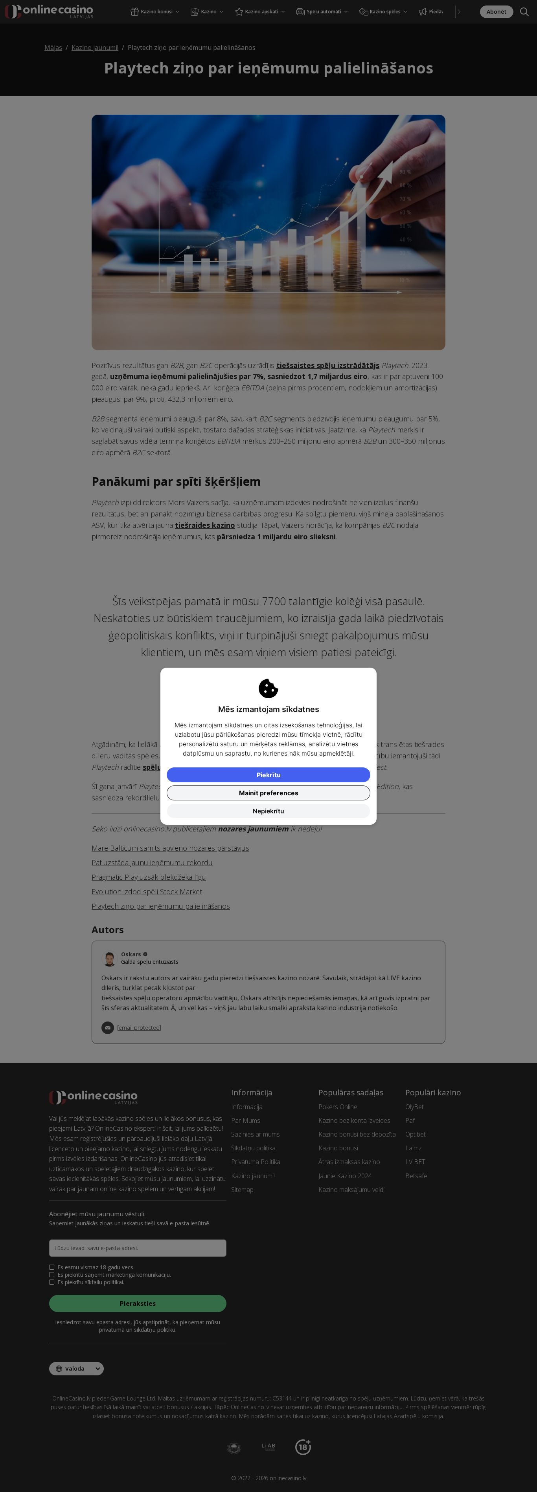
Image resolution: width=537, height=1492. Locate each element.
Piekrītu (269, 775)
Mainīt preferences (268, 793)
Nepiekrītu (268, 811)
